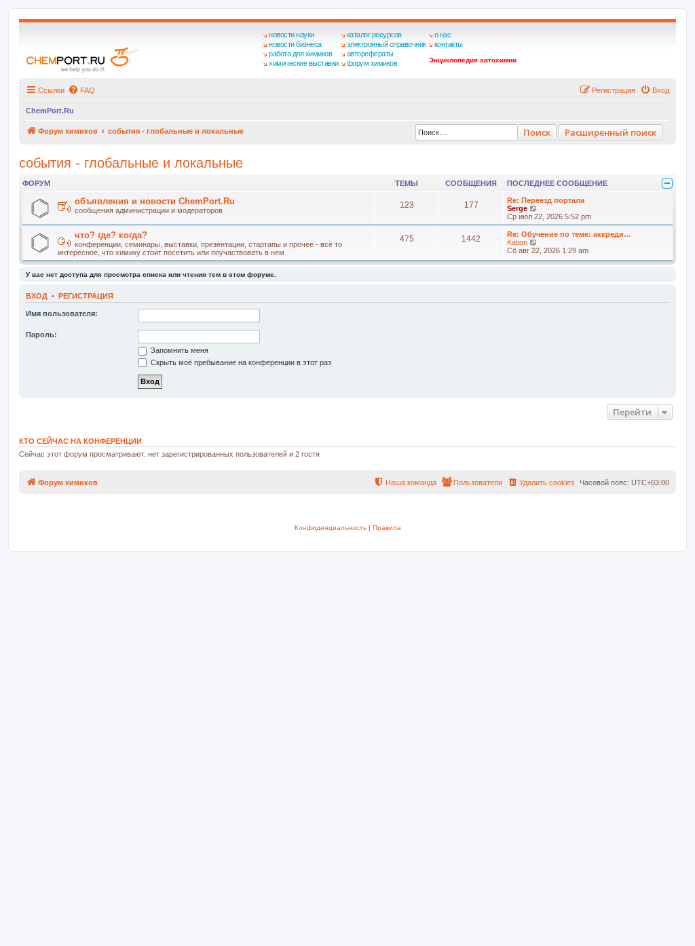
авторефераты (370, 54)
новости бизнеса (295, 44)
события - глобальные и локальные (131, 162)
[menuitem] (81, 90)
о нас (442, 35)
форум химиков (372, 63)
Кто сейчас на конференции (80, 441)
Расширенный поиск (610, 132)
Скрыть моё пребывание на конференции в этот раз (240, 362)
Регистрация (85, 296)
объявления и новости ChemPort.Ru (155, 201)
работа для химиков (300, 54)
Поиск (536, 132)
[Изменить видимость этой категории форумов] (667, 183)
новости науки (291, 35)
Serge (517, 208)
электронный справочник (386, 44)
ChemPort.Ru (50, 111)
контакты (448, 44)
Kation (517, 242)
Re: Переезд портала (545, 200)
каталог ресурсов (374, 35)
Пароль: (41, 334)
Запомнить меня (178, 350)
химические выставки (304, 63)
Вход (37, 296)
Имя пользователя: (62, 313)
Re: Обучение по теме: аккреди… (569, 234)
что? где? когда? (111, 235)
